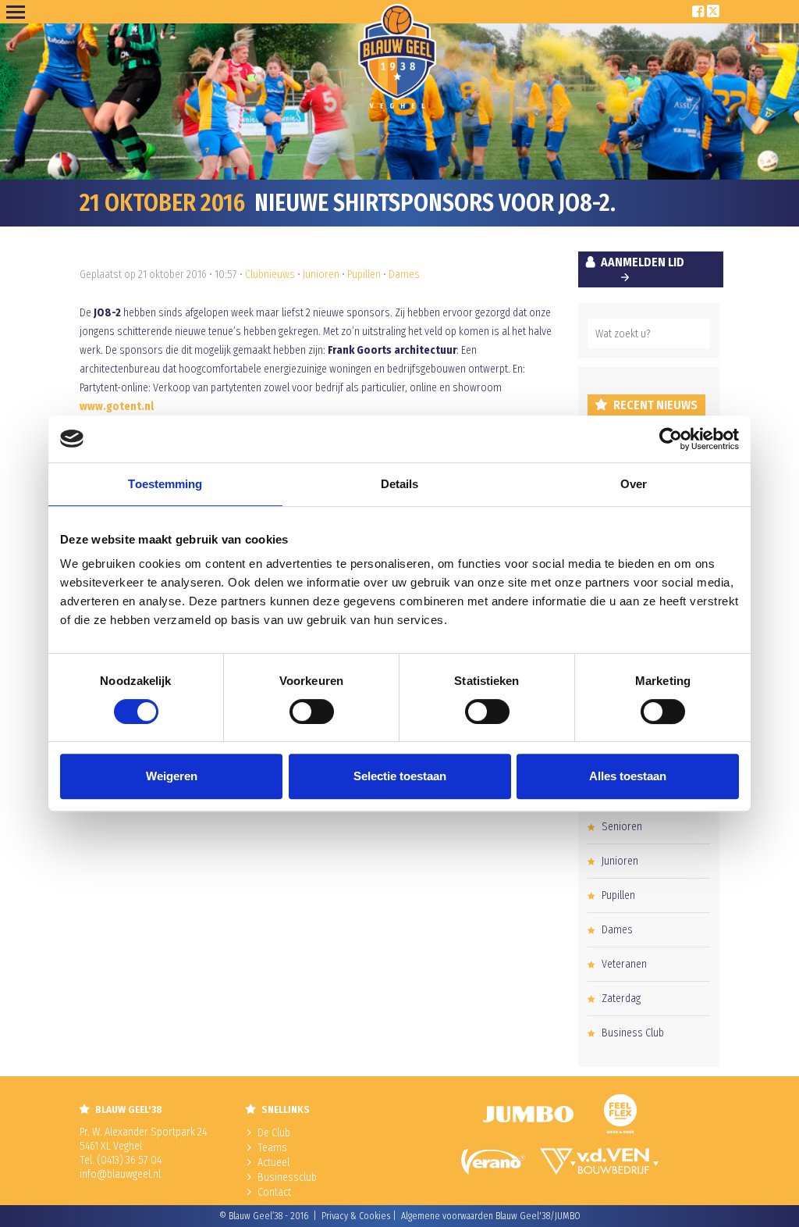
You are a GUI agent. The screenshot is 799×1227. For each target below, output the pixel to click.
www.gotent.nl (117, 406)
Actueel (273, 1162)
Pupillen (364, 274)
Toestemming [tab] (165, 483)
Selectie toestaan (399, 776)
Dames (404, 274)
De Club (273, 1133)
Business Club (633, 1033)
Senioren (622, 826)
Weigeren (171, 776)
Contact (274, 1192)
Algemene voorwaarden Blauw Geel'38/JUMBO (491, 1216)
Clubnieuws (270, 274)
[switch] (311, 711)
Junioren (321, 274)
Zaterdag (621, 998)
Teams (272, 1147)
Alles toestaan (627, 776)
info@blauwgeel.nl (120, 1174)
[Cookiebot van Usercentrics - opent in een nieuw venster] (670, 439)
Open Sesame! (18, 11)
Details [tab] (400, 483)
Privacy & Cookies (355, 1216)
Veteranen (624, 964)
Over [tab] (633, 483)
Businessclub (287, 1177)
